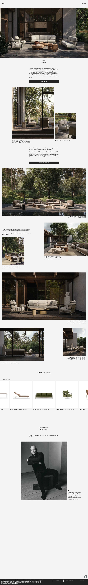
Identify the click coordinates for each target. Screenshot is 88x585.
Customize (82, 580)
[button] (44, 395)
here (27, 582)
